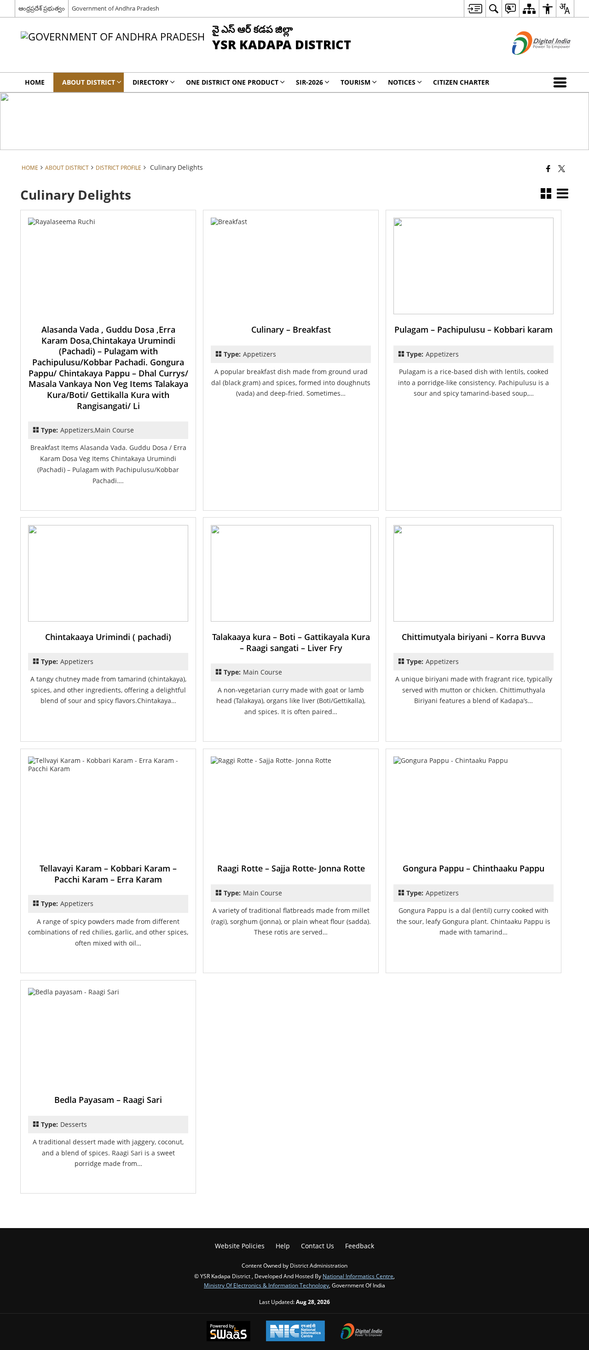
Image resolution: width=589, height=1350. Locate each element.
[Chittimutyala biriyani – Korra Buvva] (473, 573)
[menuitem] (474, 8)
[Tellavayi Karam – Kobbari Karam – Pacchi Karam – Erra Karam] (108, 804)
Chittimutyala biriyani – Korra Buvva (473, 636)
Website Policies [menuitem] (240, 1245)
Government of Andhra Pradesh (115, 8)
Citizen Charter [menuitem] (461, 82)
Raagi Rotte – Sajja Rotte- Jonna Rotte (291, 868)
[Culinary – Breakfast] (291, 266)
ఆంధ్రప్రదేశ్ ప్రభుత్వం (41, 8)
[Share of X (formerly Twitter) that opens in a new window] (561, 168)
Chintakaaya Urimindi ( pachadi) (108, 636)
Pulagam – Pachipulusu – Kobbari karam (473, 329)
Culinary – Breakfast (291, 329)
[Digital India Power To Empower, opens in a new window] (362, 1332)
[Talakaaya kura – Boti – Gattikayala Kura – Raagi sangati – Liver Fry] (291, 573)
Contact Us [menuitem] (317, 1245)
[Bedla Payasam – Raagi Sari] (108, 1036)
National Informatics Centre (358, 1276)
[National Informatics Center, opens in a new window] (295, 1332)
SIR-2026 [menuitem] (309, 82)
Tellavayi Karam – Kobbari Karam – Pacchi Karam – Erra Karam (108, 874)
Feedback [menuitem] (359, 1245)
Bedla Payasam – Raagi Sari (108, 1099)
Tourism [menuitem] (355, 82)
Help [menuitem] (283, 1245)
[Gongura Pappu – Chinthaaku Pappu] (473, 804)
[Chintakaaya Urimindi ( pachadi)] (108, 573)
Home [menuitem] (35, 82)
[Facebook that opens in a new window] (548, 168)
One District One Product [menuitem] (232, 82)
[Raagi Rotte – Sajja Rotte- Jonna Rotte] (291, 804)
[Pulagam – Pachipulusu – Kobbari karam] (473, 266)
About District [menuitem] (88, 82)
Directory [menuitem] (150, 82)
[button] (562, 82)
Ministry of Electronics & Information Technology (266, 1285)
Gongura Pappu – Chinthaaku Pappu (473, 868)
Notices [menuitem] (402, 82)
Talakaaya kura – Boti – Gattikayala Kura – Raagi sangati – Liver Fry (291, 642)
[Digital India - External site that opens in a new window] (530, 62)
